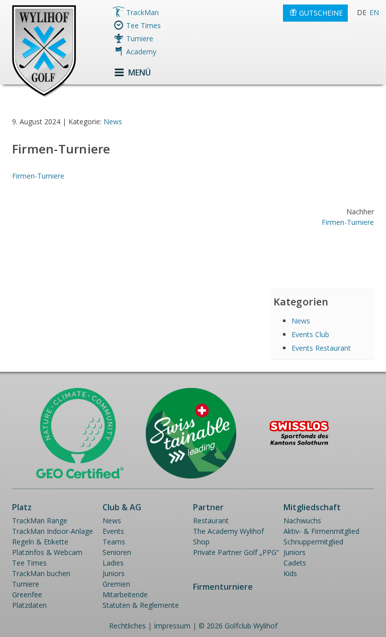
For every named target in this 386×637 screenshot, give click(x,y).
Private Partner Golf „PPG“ (236, 552)
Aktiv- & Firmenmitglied (321, 531)
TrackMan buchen (41, 573)
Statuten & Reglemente (141, 605)
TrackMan (142, 12)
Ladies (113, 563)
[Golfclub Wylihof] (44, 95)
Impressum (172, 625)
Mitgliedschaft (312, 507)
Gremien (116, 584)
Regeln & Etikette (40, 541)
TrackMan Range (39, 520)
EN (374, 12)
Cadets (294, 563)
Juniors (114, 573)
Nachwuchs (302, 520)
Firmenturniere (223, 586)
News (113, 121)
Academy (141, 51)
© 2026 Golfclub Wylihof (238, 625)
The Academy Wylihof (228, 531)
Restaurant (211, 520)
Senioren (117, 552)
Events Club (310, 334)
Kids (290, 573)
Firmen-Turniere (38, 176)
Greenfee (27, 594)
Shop (201, 541)
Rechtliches (127, 625)
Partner (208, 507)
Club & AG (122, 507)
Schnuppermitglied (313, 541)
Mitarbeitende (125, 594)
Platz (22, 507)
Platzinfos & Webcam (47, 552)
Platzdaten (29, 605)
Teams (114, 541)
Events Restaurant (321, 348)
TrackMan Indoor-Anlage (52, 531)
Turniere (139, 38)
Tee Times (143, 25)
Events (113, 531)
